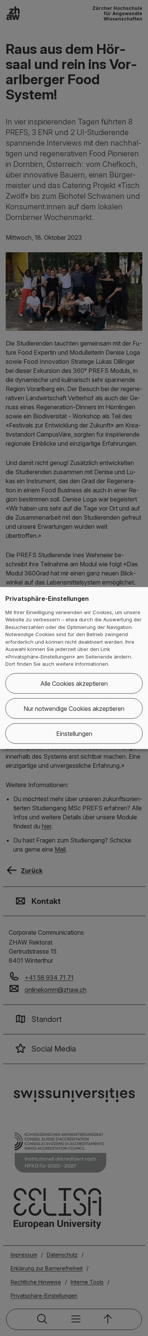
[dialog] (74, 668)
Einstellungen (74, 733)
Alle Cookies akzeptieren (74, 683)
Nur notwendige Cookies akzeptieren (74, 708)
